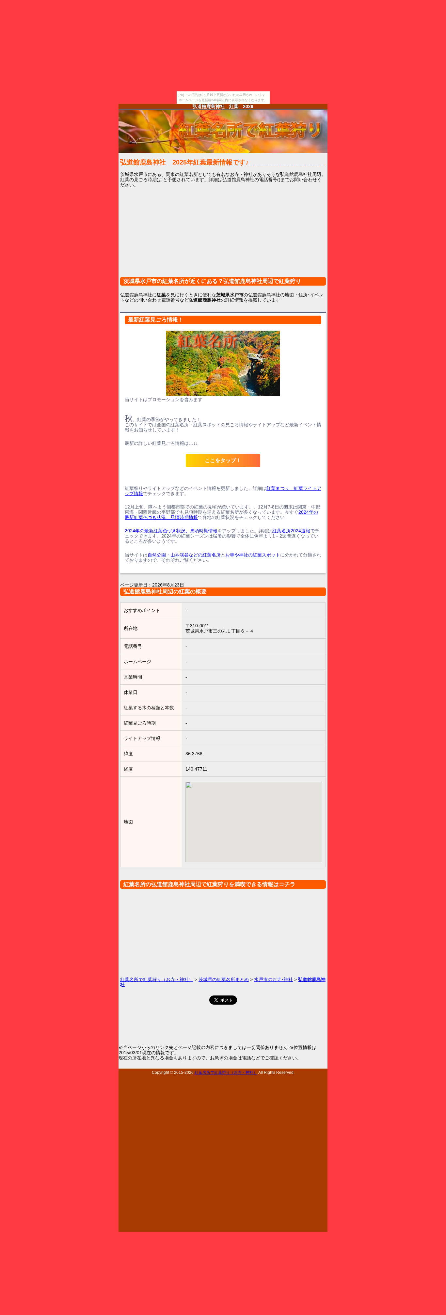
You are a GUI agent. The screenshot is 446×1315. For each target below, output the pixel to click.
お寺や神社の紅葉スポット (252, 554)
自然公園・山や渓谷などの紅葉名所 (184, 554)
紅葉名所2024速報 (291, 530)
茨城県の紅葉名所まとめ (224, 979)
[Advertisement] (223, 236)
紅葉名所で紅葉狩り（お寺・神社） (156, 979)
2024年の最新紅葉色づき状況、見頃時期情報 (171, 530)
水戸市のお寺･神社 (273, 979)
